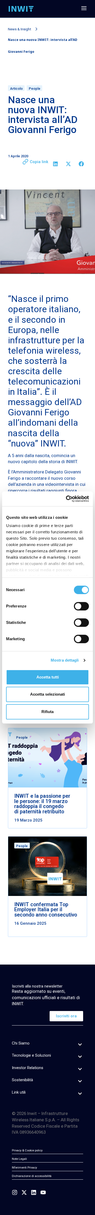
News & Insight (19, 29)
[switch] (81, 606)
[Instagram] (14, 1192)
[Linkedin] (33, 1192)
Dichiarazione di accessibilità (31, 1176)
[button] (55, 164)
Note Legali (19, 1159)
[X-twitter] (24, 1192)
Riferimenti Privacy (24, 1167)
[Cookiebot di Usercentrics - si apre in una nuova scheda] (67, 498)
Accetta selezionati (47, 694)
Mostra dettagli (65, 660)
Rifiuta (47, 711)
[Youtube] (43, 1192)
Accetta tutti (47, 677)
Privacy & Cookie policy (27, 1150)
